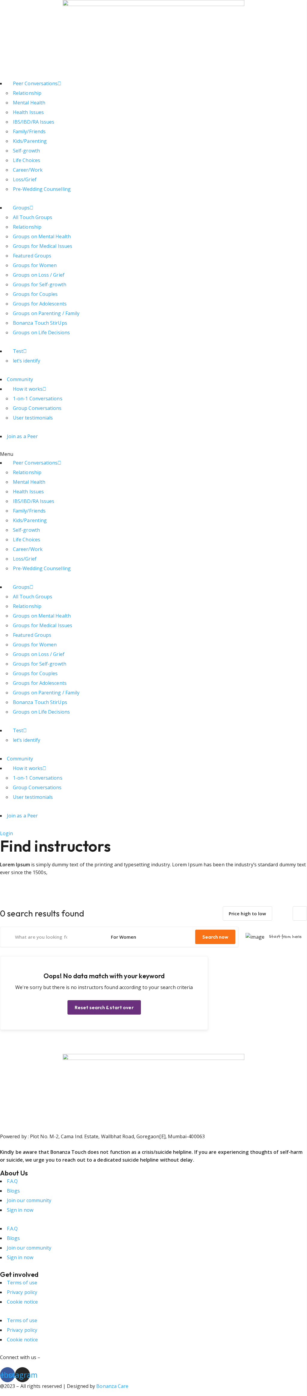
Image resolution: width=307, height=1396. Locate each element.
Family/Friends (29, 131)
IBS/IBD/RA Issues (33, 122)
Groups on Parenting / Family (46, 313)
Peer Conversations (35, 83)
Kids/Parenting (30, 141)
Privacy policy (22, 1292)
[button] (153, 454)
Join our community (29, 1200)
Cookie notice (22, 1301)
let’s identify (26, 360)
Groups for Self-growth (39, 284)
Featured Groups (32, 255)
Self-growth (26, 150)
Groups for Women (35, 265)
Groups (21, 207)
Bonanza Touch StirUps (40, 323)
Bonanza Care (112, 1386)
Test (18, 351)
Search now (215, 937)
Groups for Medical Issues (42, 246)
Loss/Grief (25, 179)
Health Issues (28, 112)
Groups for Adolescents (40, 303)
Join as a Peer (22, 436)
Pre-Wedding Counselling (42, 189)
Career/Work (28, 170)
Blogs (13, 1190)
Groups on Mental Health (42, 236)
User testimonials (33, 417)
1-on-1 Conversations (37, 398)
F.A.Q (12, 1181)
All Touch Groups (32, 217)
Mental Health (29, 102)
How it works (28, 389)
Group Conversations (37, 408)
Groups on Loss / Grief (38, 275)
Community (20, 379)
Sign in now (20, 1210)
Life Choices (26, 160)
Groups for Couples (35, 294)
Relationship (27, 93)
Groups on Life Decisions (41, 332)
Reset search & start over (104, 1007)
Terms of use (22, 1282)
